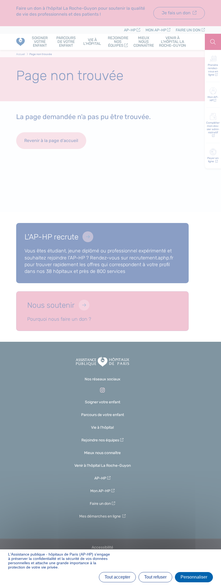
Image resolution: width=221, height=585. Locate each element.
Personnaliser (194, 577)
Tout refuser (155, 577)
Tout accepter (117, 577)
